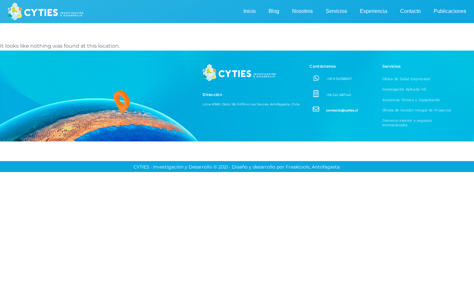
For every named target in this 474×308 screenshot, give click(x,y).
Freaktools (298, 167)
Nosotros (302, 11)
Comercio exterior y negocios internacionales (407, 123)
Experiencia (373, 11)
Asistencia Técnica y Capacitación (411, 100)
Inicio (249, 11)
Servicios (336, 11)
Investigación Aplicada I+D (404, 89)
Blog (274, 11)
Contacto (410, 11)
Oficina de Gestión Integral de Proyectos (416, 110)
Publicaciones (450, 11)
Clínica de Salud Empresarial (406, 79)
